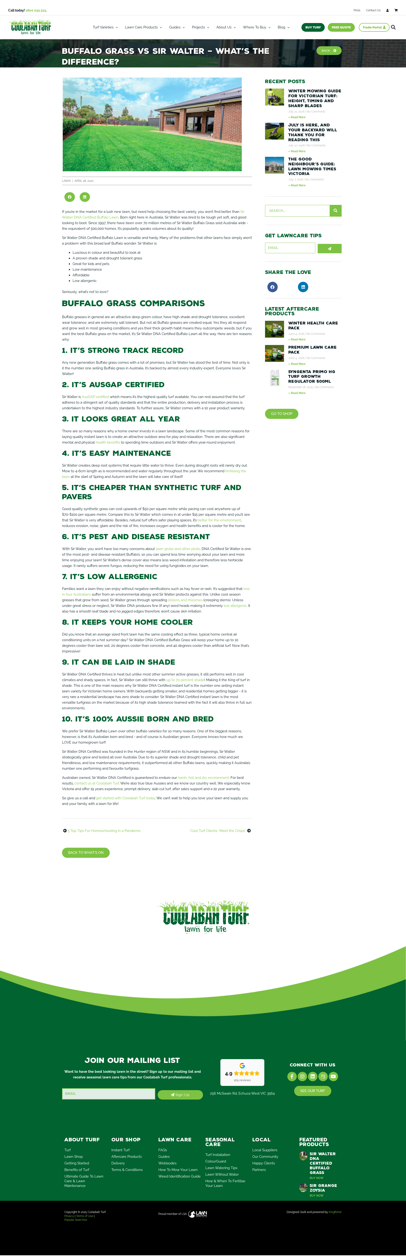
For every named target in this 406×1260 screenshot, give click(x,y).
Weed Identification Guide (179, 1176)
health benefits (108, 442)
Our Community (265, 1157)
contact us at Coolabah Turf (96, 783)
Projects (198, 27)
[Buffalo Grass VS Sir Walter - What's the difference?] (152, 124)
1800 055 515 (36, 10)
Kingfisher (335, 1212)
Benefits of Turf (76, 1170)
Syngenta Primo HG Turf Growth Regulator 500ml (311, 376)
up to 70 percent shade (185, 680)
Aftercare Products (126, 1157)
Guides (174, 27)
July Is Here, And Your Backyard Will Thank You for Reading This (312, 132)
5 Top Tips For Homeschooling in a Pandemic (104, 831)
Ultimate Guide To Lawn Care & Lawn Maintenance (83, 1181)
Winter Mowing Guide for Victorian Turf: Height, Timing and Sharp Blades (314, 98)
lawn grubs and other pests (178, 549)
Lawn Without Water (222, 1174)
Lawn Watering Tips (221, 1168)
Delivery (118, 1163)
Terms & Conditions (127, 1170)
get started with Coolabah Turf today (125, 798)
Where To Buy (254, 27)
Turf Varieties (103, 27)
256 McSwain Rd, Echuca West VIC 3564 (242, 1093)
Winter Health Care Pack (313, 325)
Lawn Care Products (141, 27)
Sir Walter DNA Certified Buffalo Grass (323, 1163)
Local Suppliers (264, 1150)
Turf (67, 1150)
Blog (281, 27)
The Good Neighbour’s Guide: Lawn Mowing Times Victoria (312, 166)
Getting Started (76, 1163)
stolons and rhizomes (185, 600)
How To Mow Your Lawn (178, 1170)
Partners (259, 1170)
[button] (393, 27)
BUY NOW (317, 1178)
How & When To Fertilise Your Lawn (225, 1183)
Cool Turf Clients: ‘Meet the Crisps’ (217, 831)
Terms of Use (84, 1216)
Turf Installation (217, 1155)
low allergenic (235, 606)
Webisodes (167, 1163)
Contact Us (373, 10)
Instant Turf (120, 1150)
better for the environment (219, 520)
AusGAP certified (95, 397)
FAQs (357, 10)
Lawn (66, 181)
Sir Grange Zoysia (323, 1188)
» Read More (296, 117)
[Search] (335, 210)
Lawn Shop (73, 1157)
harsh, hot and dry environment (203, 778)
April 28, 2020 (84, 181)
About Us (223, 27)
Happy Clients (263, 1163)
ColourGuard (215, 1161)
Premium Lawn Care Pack (312, 350)
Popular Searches (75, 1220)
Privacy (69, 1216)
